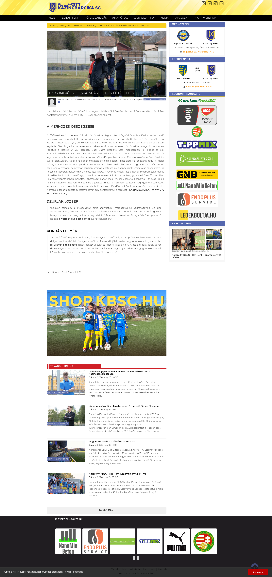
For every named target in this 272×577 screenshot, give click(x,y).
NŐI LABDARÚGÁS (96, 18)
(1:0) (197, 71)
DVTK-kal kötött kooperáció (65, 135)
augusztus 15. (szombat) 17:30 (198, 87)
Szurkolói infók (144, 18)
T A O (196, 18)
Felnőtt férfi (69, 18)
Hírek (62, 26)
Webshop (209, 18)
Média (165, 18)
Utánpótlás (120, 18)
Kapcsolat (181, 18)
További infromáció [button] (73, 572)
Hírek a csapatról (58, 392)
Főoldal (52, 26)
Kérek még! (106, 510)
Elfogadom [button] (258, 572)
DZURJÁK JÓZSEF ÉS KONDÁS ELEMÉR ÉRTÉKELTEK (123, 26)
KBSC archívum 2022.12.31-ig (81, 26)
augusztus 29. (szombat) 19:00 (198, 52)
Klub (52, 18)
